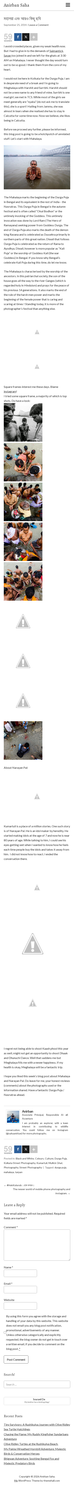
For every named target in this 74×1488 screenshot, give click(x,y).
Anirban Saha (16, 5)
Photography (11, 1167)
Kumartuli (41, 1162)
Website (9, 1300)
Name (8, 1267)
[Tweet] (25, 37)
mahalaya (9, 1172)
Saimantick (56, 50)
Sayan (7, 55)
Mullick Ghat (55, 1162)
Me (16, 1480)
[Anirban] (13, 1123)
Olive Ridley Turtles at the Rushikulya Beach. (31, 1444)
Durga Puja (61, 1158)
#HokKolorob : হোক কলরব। (19, 1185)
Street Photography (30, 1167)
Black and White (25, 1158)
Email (8, 1283)
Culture (49, 1158)
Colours (39, 1158)
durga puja (60, 1167)
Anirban (27, 1111)
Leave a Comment (39, 24)
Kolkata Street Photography (19, 1162)
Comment (11, 1227)
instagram (10, 391)
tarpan (18, 1172)
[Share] (18, 37)
